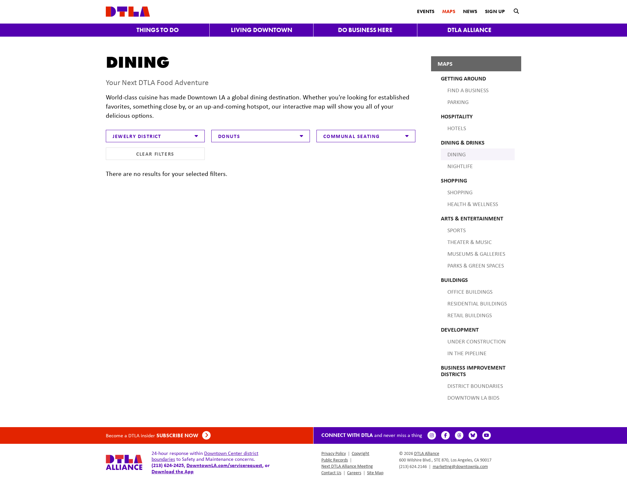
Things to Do (158, 30)
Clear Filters (155, 153)
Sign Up (495, 11)
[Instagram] (431, 435)
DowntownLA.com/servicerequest (224, 465)
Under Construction (476, 341)
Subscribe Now (178, 435)
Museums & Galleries (476, 254)
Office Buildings (469, 292)
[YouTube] (486, 435)
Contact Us (331, 473)
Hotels (456, 128)
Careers (354, 473)
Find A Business (468, 90)
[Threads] (459, 435)
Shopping (460, 192)
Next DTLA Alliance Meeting (347, 466)
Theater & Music (469, 242)
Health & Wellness (472, 204)
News (470, 11)
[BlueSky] (473, 435)
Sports (456, 230)
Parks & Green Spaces (475, 265)
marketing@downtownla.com (460, 466)
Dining (456, 154)
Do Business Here (365, 30)
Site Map (375, 473)
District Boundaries (475, 386)
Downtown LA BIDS (473, 398)
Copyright (360, 453)
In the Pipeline (467, 353)
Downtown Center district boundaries (205, 456)
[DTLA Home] (128, 11)
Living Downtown (261, 30)
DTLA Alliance (469, 30)
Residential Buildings (477, 303)
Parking (458, 102)
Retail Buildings (469, 315)
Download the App (173, 471)
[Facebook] (445, 435)
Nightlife (460, 166)
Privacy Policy (333, 453)
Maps (448, 11)
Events (425, 11)
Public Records (334, 460)
